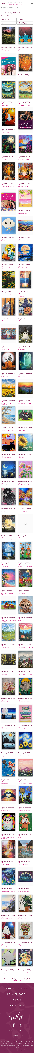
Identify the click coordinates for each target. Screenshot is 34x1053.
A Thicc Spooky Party (24, 539)
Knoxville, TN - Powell (7, 7)
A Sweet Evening (5, 729)
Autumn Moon (5, 376)
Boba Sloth (21, 620)
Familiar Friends (5, 132)
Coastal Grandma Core (7, 430)
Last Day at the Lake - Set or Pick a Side (26, 295)
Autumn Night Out (23, 512)
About (17, 1000)
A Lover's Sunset (5, 810)
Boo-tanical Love (22, 918)
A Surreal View (5, 647)
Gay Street (4, 674)
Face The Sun (21, 457)
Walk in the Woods (23, 186)
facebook (13, 1025)
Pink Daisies (21, 946)
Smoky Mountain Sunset (24, 403)
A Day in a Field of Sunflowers (6, 404)
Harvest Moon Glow (23, 268)
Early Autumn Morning (24, 105)
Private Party (17, 994)
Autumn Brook (5, 864)
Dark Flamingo (5, 512)
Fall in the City (21, 593)
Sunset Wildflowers (23, 159)
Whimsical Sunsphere (24, 810)
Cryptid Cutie (21, 430)
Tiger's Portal (21, 51)
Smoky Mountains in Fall (24, 240)
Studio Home (12, 2)
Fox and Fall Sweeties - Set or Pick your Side (8, 621)
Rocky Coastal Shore (6, 918)
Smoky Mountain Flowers (25, 674)
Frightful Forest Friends (7, 186)
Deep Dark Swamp (6, 756)
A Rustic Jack (21, 322)
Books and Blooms (23, 729)
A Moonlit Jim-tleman (24, 701)
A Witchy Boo (21, 349)
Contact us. (17, 980)
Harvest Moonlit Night (7, 539)
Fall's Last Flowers (23, 864)
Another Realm (22, 376)
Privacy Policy (17, 1031)
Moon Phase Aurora (23, 891)
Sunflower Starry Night (24, 756)
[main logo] (3, 2)
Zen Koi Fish (4, 783)
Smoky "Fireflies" (5, 51)
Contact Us (17, 1035)
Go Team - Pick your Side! (25, 566)
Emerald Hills (4, 105)
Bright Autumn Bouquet (7, 268)
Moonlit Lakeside (5, 566)
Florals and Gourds (23, 973)
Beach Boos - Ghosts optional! (7, 594)
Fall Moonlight (5, 349)
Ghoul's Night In (5, 946)
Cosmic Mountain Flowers (8, 891)
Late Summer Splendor (7, 295)
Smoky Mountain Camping (25, 647)
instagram (20, 1025)
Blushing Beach (22, 213)
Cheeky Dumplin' (5, 973)
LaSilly (19, 837)
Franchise (17, 1005)
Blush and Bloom (5, 701)
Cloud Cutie (4, 240)
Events (20, 2)
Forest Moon (4, 159)
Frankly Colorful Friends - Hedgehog (7, 838)
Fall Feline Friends (6, 457)
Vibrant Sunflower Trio (24, 484)
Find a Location (17, 988)
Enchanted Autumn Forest (25, 78)
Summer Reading (6, 484)
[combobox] (9, 19)
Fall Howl (3, 322)
